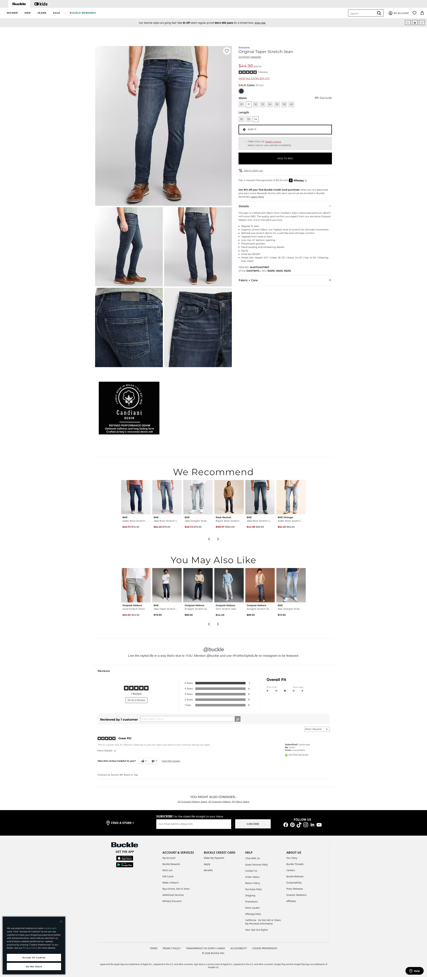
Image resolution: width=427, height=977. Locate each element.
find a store (122, 823)
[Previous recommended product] (209, 539)
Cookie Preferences (264, 948)
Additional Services (173, 894)
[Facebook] (285, 824)
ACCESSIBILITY (239, 948)
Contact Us (251, 870)
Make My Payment (214, 857)
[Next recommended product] (218, 539)
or (237, 22)
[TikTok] (299, 824)
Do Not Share (34, 966)
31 (249, 104)
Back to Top (131, 774)
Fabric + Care (248, 280)
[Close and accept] (61, 921)
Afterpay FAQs (253, 913)
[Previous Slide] (408, 22)
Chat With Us (252, 858)
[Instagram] (305, 824)
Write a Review (136, 700)
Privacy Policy (30, 947)
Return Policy (252, 883)
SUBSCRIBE (253, 823)
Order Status (252, 876)
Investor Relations (296, 894)
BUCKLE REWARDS (83, 12)
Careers (290, 870)
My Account (168, 857)
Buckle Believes (295, 876)
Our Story (291, 857)
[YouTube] (319, 824)
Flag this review (171, 760)
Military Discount (171, 901)
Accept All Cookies (34, 957)
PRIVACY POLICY (172, 948)
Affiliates (291, 901)
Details (244, 206)
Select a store (273, 141)
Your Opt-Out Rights (256, 929)
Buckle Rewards (171, 864)
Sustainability (294, 882)
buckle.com (50, 928)
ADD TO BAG (285, 158)
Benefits (208, 870)
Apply (207, 864)
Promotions (251, 901)
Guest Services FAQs (256, 864)
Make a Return (170, 882)
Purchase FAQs (253, 889)
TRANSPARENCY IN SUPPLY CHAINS (205, 948)
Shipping (250, 895)
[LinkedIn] (312, 824)
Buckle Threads (295, 864)
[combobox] (364, 13)
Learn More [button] (257, 196)
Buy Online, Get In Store (175, 888)
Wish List (167, 870)
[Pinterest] (292, 824)
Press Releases (294, 888)
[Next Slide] (422, 22)
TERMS (153, 948)
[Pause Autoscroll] (415, 22)
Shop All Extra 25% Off (254, 78)
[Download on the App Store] (124, 857)
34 (255, 119)
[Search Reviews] (238, 719)
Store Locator (252, 907)
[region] (34, 945)
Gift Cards (168, 876)
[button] (12, 13)
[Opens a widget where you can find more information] (414, 971)
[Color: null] (241, 91)
